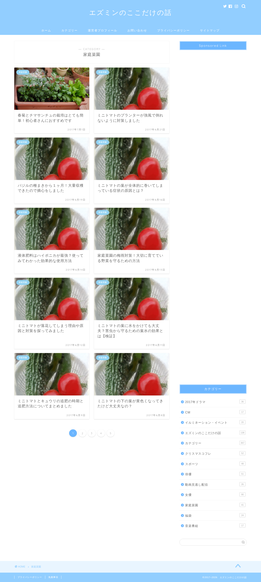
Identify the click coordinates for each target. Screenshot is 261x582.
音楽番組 (214, 526)
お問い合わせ (137, 30)
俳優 (214, 474)
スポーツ (214, 464)
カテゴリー (69, 30)
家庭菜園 (214, 505)
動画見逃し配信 (214, 484)
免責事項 (53, 577)
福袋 (214, 515)
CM (214, 412)
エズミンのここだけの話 (130, 12)
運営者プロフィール (102, 30)
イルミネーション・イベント (214, 422)
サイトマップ (210, 30)
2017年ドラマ (214, 402)
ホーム (46, 30)
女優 (214, 494)
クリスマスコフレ (214, 453)
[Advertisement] (213, 213)
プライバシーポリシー (173, 30)
